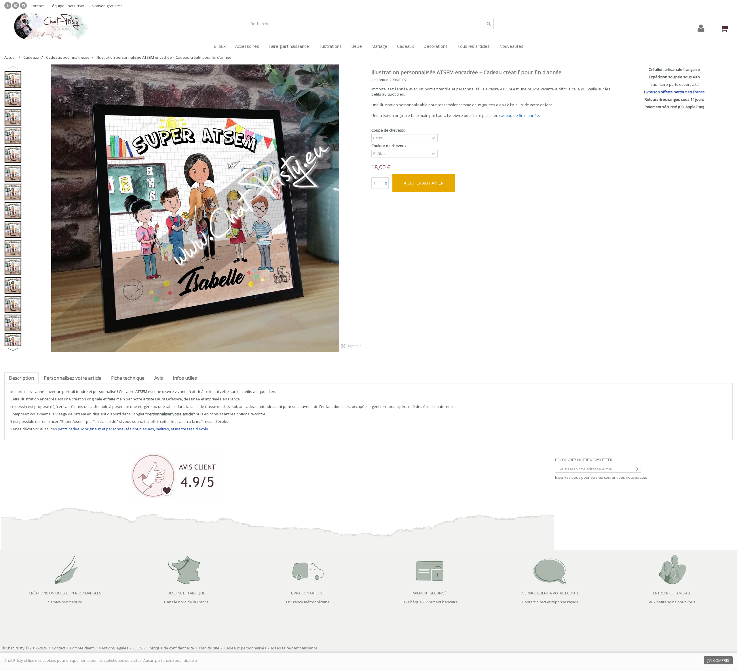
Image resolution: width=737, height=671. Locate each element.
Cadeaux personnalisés (245, 648)
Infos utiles (185, 378)
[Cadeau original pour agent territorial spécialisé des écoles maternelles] (13, 154)
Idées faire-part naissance (294, 648)
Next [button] (13, 349)
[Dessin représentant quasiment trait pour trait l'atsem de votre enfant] (13, 266)
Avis (158, 378)
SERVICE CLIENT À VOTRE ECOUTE (550, 593)
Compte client (82, 648)
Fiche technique (128, 378)
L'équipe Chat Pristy (67, 5)
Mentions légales (113, 648)
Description (21, 378)
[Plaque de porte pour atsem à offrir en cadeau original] (13, 192)
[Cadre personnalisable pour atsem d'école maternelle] (13, 117)
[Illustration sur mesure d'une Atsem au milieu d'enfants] (13, 98)
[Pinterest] (15, 5)
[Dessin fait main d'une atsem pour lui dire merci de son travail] (13, 229)
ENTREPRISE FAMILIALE (672, 593)
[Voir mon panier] (724, 28)
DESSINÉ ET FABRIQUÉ (186, 593)
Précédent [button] (27, 208)
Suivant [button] (363, 208)
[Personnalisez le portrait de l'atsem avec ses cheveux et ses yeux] (13, 341)
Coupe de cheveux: (388, 130)
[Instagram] (23, 5)
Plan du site (209, 648)
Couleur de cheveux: (389, 145)
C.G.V (138, 648)
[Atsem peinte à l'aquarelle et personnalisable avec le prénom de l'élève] (13, 304)
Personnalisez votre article (72, 378)
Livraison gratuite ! (106, 5)
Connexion (701, 28)
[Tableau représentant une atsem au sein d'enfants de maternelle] (13, 173)
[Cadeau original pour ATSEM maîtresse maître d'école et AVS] (13, 323)
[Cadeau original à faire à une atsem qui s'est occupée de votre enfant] (13, 248)
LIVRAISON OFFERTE (308, 593)
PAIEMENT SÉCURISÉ (429, 593)
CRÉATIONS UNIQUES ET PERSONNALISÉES (65, 593)
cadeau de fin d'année (519, 115)
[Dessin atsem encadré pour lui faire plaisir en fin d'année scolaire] (13, 136)
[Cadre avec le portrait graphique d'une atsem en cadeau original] (13, 285)
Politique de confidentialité (170, 648)
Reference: (380, 79)
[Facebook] (7, 5)
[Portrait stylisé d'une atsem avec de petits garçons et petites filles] (13, 210)
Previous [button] (13, 67)
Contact (37, 5)
